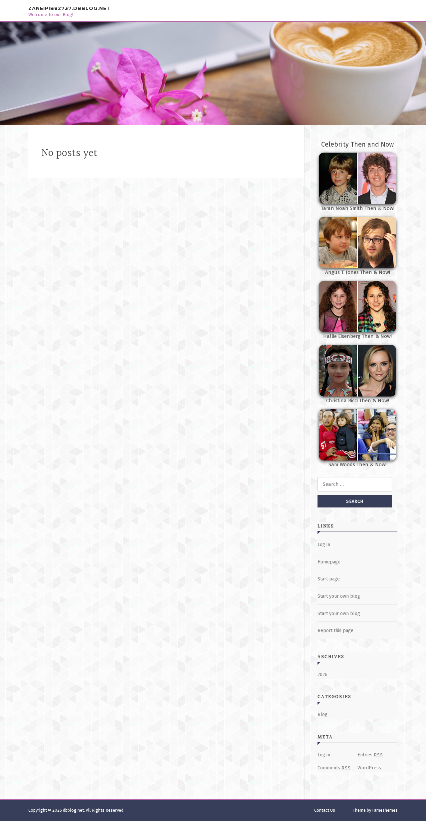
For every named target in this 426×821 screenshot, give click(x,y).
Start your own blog (339, 596)
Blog (322, 714)
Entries (370, 755)
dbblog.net (73, 810)
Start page (329, 579)
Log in (324, 544)
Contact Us (324, 810)
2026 (322, 674)
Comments (334, 768)
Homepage (329, 562)
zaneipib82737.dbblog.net (69, 8)
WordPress (369, 768)
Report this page (335, 630)
